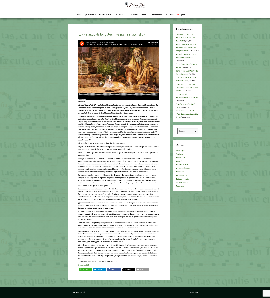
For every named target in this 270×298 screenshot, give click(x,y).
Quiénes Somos (90, 15)
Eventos (144, 15)
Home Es (179, 161)
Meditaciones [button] (121, 15)
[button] (182, 15)
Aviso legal (194, 292)
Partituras (180, 172)
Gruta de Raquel (156, 15)
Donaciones (169, 15)
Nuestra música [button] (105, 15)
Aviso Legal (180, 150)
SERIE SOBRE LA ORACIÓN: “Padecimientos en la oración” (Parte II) (187, 87)
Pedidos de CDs (182, 175)
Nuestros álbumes (183, 168)
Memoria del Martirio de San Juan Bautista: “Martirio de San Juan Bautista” (187, 47)
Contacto (134, 15)
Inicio (79, 15)
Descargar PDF (83, 265)
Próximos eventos (183, 179)
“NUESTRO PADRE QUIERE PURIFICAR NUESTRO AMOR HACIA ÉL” (186, 38)
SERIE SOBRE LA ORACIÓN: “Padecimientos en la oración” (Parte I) (187, 114)
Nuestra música (182, 165)
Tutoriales (180, 186)
